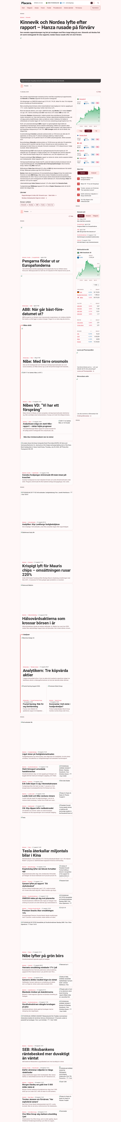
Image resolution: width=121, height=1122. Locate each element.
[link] (46, 250)
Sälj (97, 103)
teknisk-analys (34, 667)
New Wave (30, 1097)
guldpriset (30, 1082)
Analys (37, 8)
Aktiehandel (31, 806)
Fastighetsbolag (32, 752)
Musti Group (58, 700)
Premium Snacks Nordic (34, 908)
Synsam (30, 881)
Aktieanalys (25, 306)
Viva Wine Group (32, 1112)
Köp (93, 103)
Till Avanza (78, 8)
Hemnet (30, 781)
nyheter (22, 17)
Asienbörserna (31, 990)
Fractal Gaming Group (36, 700)
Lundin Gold (31, 794)
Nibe (32, 357)
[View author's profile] (31, 86)
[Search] (98, 3)
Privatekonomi (57, 8)
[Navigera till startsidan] (26, 3)
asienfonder (35, 473)
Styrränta (30, 1046)
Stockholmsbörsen (33, 767)
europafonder (35, 257)
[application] (88, 116)
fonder (28, 257)
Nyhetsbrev (95, 8)
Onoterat (30, 562)
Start (23, 8)
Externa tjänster (68, 8)
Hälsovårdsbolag (32, 615)
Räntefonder (35, 1068)
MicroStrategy (31, 867)
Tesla (29, 847)
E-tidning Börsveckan (83, 416)
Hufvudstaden (31, 522)
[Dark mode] (92, 3)
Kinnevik (28, 17)
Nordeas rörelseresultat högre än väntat (33, 198)
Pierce (29, 952)
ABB (31, 306)
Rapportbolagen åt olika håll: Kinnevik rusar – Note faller (38, 195)
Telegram (29, 8)
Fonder (49, 8)
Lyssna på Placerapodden (84, 371)
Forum (43, 8)
